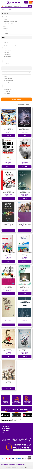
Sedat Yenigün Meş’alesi (8, 350)
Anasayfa (3, 9)
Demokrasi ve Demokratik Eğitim (24, 224)
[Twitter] (22, 441)
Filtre (3, 104)
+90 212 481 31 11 (22, 447)
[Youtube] (25, 441)
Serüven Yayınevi (8, 131)
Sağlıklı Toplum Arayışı (25, 192)
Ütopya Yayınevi (8, 194)
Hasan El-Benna (7, 89)
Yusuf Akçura (7, 93)
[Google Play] (16, 415)
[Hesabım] (26, 2)
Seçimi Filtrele (16, 99)
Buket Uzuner (7, 84)
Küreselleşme (6, 28)
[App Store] (5, 415)
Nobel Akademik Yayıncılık (10, 45)
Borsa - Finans (6, 30)
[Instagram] (14, 441)
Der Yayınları (6, 58)
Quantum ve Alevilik (8, 224)
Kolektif (5, 76)
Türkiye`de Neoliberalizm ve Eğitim (25, 319)
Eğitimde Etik (8, 255)
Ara (30, 6)
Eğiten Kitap (6, 52)
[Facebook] (18, 441)
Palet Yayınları (7, 61)
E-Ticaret (5, 19)
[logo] (13, 2)
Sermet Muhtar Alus (8, 78)
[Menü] (1, 2)
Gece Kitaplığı (25, 131)
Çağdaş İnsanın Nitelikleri (8, 161)
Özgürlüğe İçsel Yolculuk (24, 350)
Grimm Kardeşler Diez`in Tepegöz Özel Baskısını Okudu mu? (8, 319)
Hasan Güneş (8, 132)
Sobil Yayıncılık (7, 54)
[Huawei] (27, 415)
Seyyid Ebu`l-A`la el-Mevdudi (10, 87)
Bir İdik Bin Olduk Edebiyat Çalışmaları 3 (25, 129)
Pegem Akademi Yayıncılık (10, 48)
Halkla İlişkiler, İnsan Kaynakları (10, 21)
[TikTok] (29, 441)
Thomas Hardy (7, 91)
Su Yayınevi (6, 63)
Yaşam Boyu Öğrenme (25, 255)
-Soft (8, 467)
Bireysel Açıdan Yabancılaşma (24, 161)
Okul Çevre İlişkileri (24, 287)
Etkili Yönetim (8, 382)
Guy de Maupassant (8, 80)
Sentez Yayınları (7, 50)
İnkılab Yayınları (7, 56)
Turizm (4, 26)
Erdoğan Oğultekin (8, 82)
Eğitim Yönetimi (8, 287)
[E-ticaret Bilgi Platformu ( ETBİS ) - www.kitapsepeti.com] (29, 458)
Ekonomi (4, 16)
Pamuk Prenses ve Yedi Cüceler (8, 129)
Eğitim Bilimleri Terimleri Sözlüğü (8, 193)
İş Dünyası (5, 33)
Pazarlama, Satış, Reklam (9, 23)
